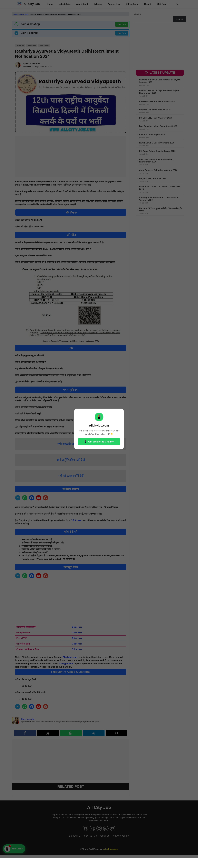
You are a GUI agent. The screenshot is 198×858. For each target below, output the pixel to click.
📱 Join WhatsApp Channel (99, 441)
